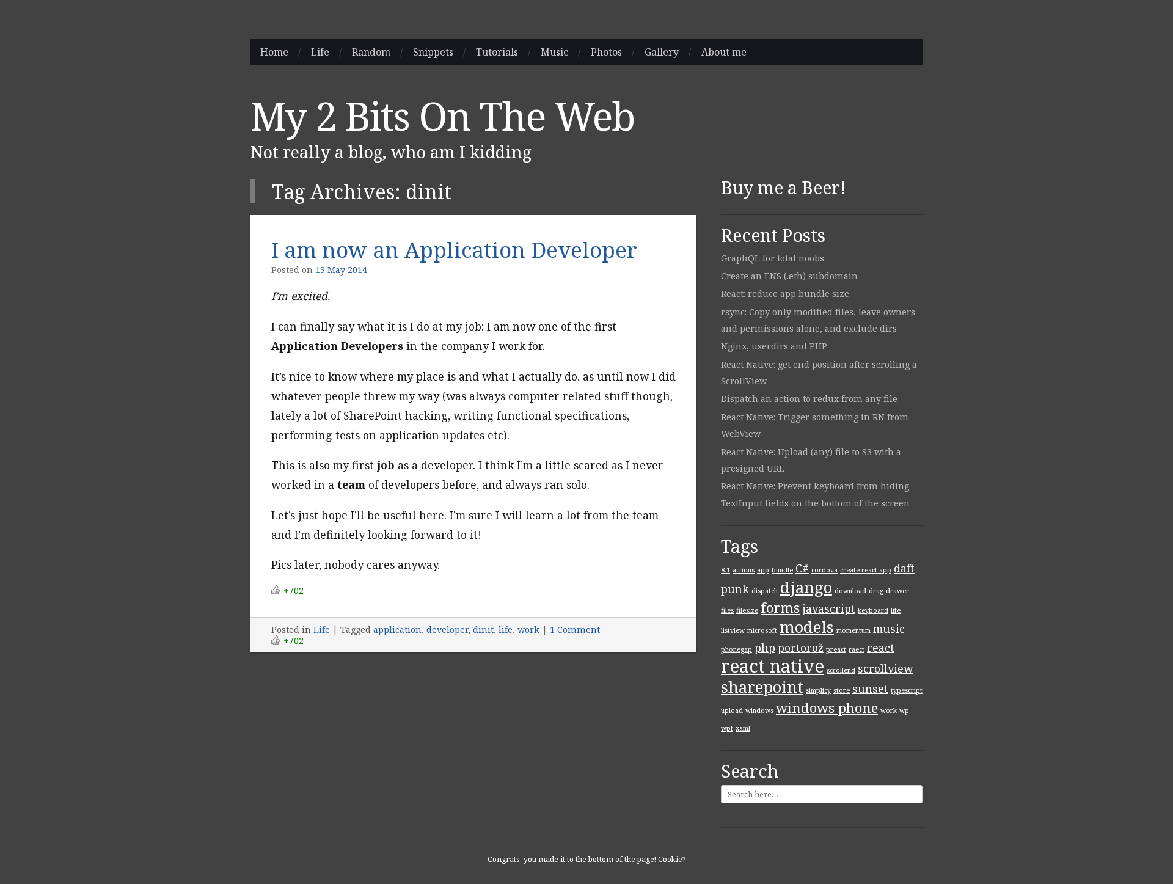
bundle (782, 570)
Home (274, 52)
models (807, 627)
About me (724, 52)
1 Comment (575, 629)
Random (371, 52)
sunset (870, 688)
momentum (853, 630)
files (727, 610)
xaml (743, 728)
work (528, 629)
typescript (907, 690)
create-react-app (865, 570)
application (397, 629)
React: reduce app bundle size (785, 293)
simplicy (818, 690)
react (880, 647)
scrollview (885, 668)
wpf (727, 728)
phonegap (736, 649)
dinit (483, 629)
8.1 (725, 570)
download (850, 590)
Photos (606, 52)
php (765, 647)
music (889, 628)
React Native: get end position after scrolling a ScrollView (819, 373)
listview (733, 630)
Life (320, 52)
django (806, 587)
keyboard (873, 610)
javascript (828, 608)
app (763, 570)
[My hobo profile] (910, 52)
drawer (897, 590)
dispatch (764, 590)
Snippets (433, 52)
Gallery (662, 52)
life (506, 629)
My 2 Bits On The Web (442, 115)
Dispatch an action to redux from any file (809, 398)
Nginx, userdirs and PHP (774, 346)
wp (904, 710)
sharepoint (762, 687)
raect (856, 649)
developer (447, 629)
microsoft (762, 630)
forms (780, 607)
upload (732, 710)
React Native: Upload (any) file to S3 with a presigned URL (811, 460)
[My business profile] (884, 52)
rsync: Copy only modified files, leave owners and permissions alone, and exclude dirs (818, 320)
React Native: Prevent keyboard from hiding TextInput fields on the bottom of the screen (815, 494)
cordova (824, 570)
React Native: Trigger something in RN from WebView (814, 425)
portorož (801, 647)
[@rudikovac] (858, 52)
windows (759, 710)
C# (802, 568)
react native (772, 666)
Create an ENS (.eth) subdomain (789, 276)
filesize (747, 610)
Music (554, 52)
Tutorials (497, 52)
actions (744, 570)
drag (876, 590)
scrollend (841, 670)
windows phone (827, 707)
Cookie (670, 859)
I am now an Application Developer (454, 249)
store (841, 690)
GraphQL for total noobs (772, 258)
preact (836, 649)
